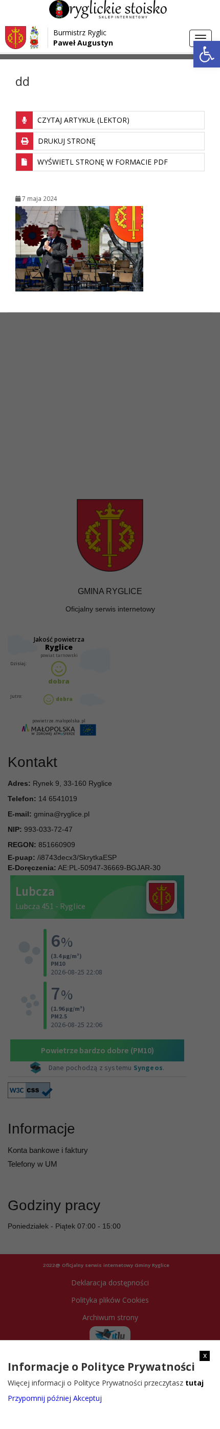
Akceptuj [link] (87, 1398)
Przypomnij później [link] (39, 1398)
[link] (206, 54)
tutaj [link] (194, 1383)
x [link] (205, 1355)
